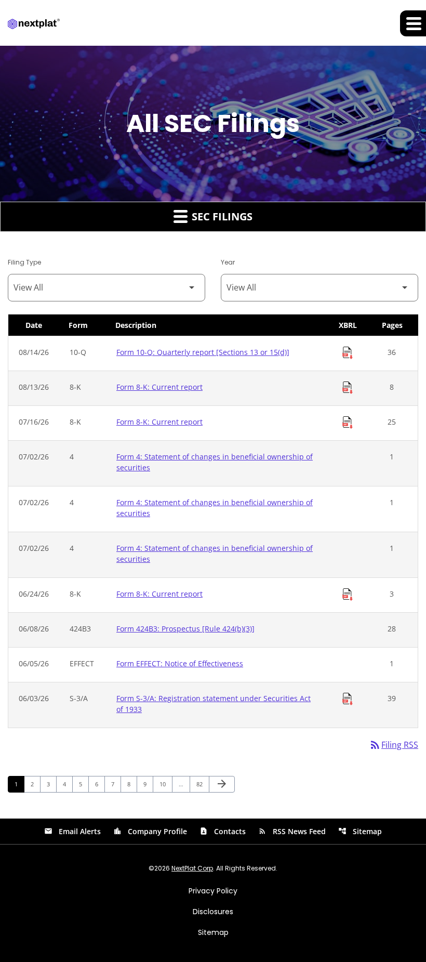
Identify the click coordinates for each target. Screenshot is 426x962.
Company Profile (150, 831)
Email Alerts (72, 831)
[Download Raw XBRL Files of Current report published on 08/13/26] (347, 387)
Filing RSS (393, 744)
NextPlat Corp (192, 868)
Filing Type (24, 262)
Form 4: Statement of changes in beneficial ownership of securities (214, 462)
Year (228, 262)
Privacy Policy (213, 890)
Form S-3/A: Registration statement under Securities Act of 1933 (213, 703)
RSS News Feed (292, 831)
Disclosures (213, 911)
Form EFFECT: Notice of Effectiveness (179, 663)
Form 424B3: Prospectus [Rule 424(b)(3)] (185, 629)
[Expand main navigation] (413, 23)
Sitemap (360, 831)
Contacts (222, 831)
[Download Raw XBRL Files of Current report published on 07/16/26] (347, 422)
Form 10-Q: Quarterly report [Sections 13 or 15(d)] (202, 352)
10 (165, 784)
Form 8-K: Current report (159, 387)
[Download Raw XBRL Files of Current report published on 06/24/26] (347, 594)
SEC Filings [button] (220, 216)
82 (202, 784)
